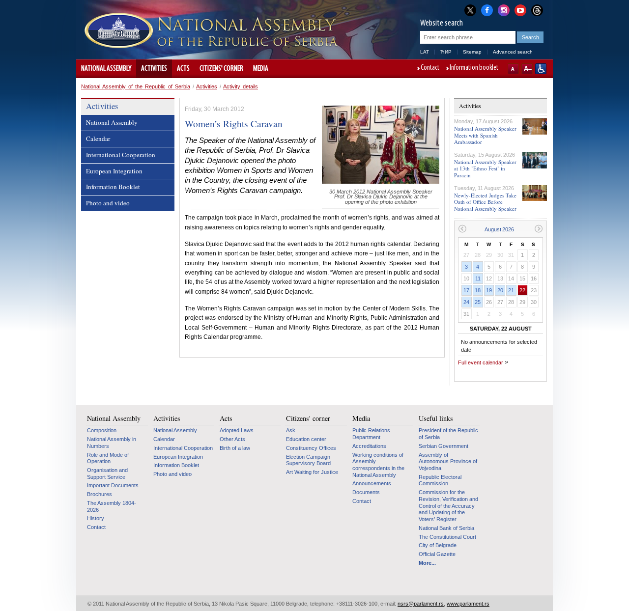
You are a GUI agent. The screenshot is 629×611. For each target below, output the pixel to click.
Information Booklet (113, 186)
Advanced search (513, 52)
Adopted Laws (237, 430)
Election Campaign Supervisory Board (308, 460)
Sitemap (472, 52)
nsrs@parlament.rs (421, 604)
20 (500, 290)
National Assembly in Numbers (111, 442)
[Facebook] (487, 9)
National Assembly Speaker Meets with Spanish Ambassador (485, 135)
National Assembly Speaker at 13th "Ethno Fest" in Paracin (485, 168)
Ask (290, 430)
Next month (539, 228)
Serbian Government (443, 446)
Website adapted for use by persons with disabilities (540, 68)
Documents (366, 492)
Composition (101, 430)
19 (489, 290)
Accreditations (369, 446)
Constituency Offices (311, 448)
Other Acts (232, 439)
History (95, 518)
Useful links (436, 418)
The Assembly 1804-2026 (111, 506)
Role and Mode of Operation (108, 458)
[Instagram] (504, 9)
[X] (470, 10)
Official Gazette (437, 554)
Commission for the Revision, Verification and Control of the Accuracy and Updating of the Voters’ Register (448, 505)
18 (478, 290)
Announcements (371, 483)
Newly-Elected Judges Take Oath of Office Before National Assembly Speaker (485, 202)
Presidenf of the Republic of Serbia (448, 433)
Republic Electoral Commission (440, 480)
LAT (424, 52)
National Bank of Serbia (446, 528)
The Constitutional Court (447, 537)
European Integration (114, 171)
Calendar (98, 138)
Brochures (99, 494)
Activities (154, 69)
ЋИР (446, 52)
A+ (527, 68)
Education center (306, 439)
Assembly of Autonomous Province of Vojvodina (448, 461)
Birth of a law (235, 448)
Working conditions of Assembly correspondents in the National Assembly (378, 465)
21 (511, 290)
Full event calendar (480, 362)
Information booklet (474, 68)
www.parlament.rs (468, 604)
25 (478, 302)
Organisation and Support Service (107, 473)
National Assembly (106, 69)
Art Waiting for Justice (312, 472)
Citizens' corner (221, 69)
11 (478, 278)
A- (513, 68)
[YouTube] (520, 9)
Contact (430, 68)
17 (466, 290)
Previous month (462, 228)
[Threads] (537, 10)
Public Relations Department (371, 433)
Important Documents (113, 485)
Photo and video (108, 202)
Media (260, 69)
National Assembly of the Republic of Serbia (135, 86)
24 (466, 302)
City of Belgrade (438, 545)
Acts (183, 69)
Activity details (240, 86)
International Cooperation (120, 154)
